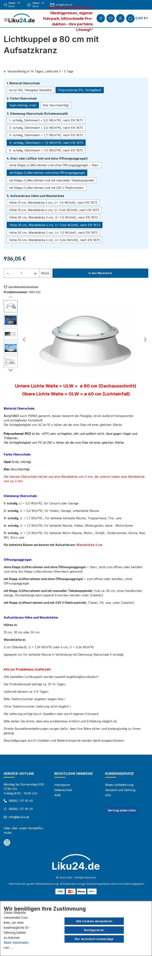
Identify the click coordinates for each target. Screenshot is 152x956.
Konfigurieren (94, 930)
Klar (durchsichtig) (56, 105)
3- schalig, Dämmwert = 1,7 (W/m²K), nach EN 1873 (46, 135)
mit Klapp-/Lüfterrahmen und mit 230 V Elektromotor (46, 188)
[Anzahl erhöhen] (35, 273)
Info (108, 795)
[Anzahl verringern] (7, 273)
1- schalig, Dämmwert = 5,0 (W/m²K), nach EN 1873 (46, 120)
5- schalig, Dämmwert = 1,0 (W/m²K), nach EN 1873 (46, 150)
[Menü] (6, 19)
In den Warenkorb (100, 273)
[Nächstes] (145, 340)
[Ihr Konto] (120, 18)
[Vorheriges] (24, 340)
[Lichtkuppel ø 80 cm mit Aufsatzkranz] (84, 340)
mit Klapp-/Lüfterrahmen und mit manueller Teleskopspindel (51, 180)
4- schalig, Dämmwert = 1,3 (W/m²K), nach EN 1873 (46, 143)
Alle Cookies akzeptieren (94, 921)
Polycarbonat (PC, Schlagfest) (79, 90)
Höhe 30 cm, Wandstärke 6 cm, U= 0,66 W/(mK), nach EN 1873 (54, 225)
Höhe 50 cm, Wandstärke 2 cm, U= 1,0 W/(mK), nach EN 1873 (53, 232)
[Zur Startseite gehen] (23, 18)
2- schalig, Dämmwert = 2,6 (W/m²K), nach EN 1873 (46, 128)
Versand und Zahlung (120, 790)
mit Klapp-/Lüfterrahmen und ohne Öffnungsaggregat (47, 173)
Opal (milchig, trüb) (22, 105)
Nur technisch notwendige (94, 939)
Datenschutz (63, 790)
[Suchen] (101, 18)
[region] (76, 340)
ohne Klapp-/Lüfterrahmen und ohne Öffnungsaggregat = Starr (54, 165)
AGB (57, 795)
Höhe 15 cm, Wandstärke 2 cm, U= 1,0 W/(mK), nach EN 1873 (53, 202)
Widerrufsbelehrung (119, 785)
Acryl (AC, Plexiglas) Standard (30, 90)
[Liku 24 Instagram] (7, 842)
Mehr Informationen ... (17, 945)
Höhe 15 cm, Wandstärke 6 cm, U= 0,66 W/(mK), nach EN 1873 (54, 210)
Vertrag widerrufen (122, 810)
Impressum (62, 785)
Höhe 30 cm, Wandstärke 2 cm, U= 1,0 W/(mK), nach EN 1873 (53, 217)
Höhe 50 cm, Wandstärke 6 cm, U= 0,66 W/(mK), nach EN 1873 (54, 240)
